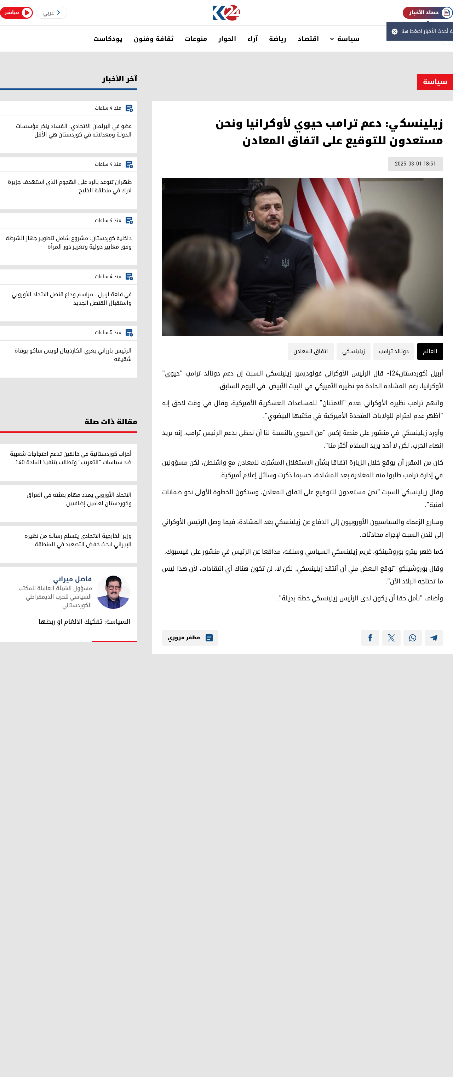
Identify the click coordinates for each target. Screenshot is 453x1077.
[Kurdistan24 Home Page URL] (226, 13)
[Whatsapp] (412, 638)
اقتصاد (308, 39)
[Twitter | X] (391, 638)
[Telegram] (434, 638)
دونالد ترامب (394, 351)
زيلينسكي (353, 351)
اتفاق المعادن (310, 351)
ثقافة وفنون (153, 39)
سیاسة (348, 39)
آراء (252, 39)
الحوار (227, 39)
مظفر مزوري (184, 637)
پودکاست (107, 39)
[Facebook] (370, 638)
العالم (430, 351)
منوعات (196, 39)
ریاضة (277, 39)
